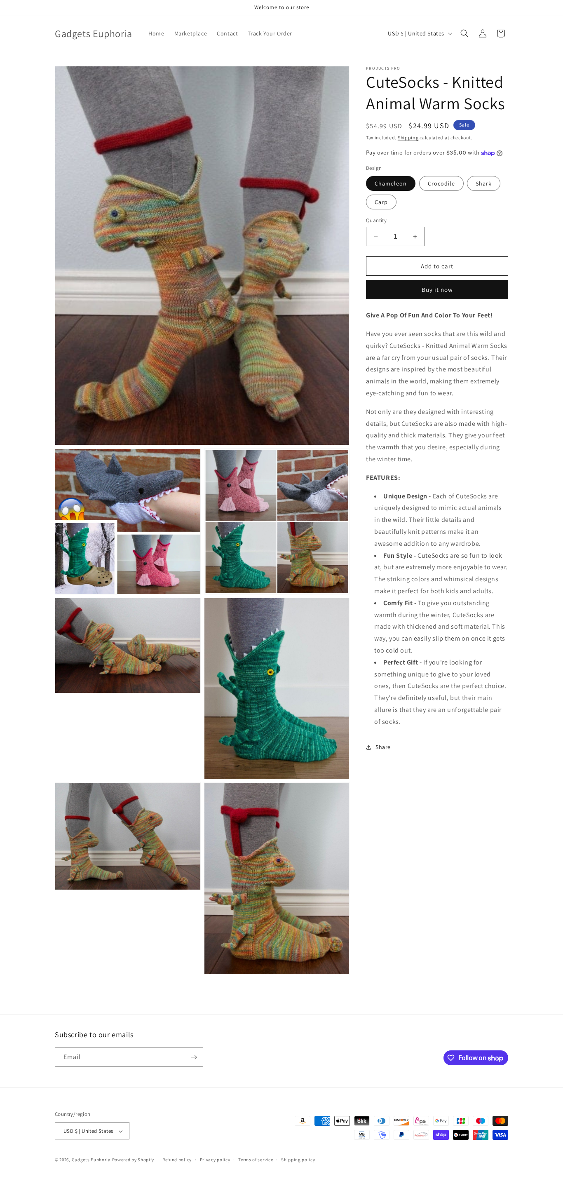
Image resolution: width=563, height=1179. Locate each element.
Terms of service (255, 1160)
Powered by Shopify (133, 1160)
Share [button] (383, 747)
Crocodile (441, 183)
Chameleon (391, 183)
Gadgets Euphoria (91, 1160)
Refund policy (177, 1160)
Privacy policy (215, 1160)
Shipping (408, 137)
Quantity (376, 220)
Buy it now (437, 290)
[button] (464, 33)
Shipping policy (298, 1160)
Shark (484, 183)
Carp (381, 202)
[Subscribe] (194, 1057)
